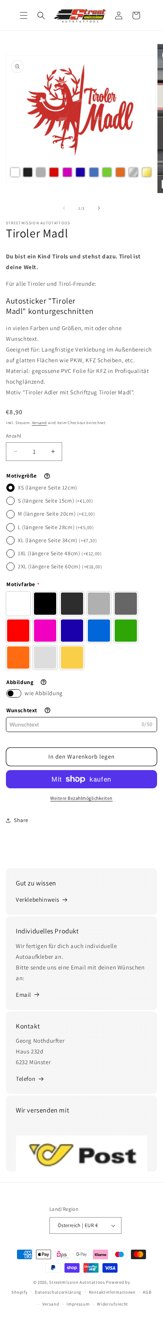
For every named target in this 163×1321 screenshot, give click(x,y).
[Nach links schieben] (64, 208)
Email (23, 994)
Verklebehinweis (37, 899)
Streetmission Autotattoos (77, 1282)
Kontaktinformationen (112, 1292)
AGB (147, 1292)
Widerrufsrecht (112, 1304)
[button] (23, 15)
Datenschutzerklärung (58, 1292)
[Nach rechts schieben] (99, 208)
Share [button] (21, 820)
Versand (39, 422)
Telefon (25, 1078)
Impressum (77, 1304)
